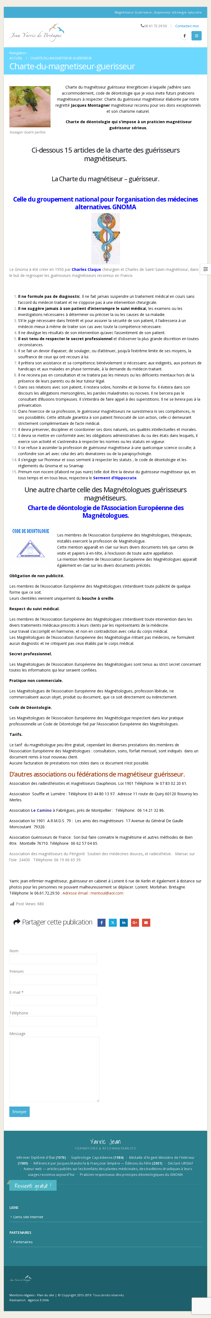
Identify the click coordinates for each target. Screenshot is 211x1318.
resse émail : (79, 893)
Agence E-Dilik (38, 1300)
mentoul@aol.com (107, 893)
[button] (196, 35)
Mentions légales (21, 1295)
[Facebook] (184, 36)
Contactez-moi (187, 26)
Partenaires (23, 1242)
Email (146, 923)
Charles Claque (86, 269)
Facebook (102, 923)
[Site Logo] (36, 32)
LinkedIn (124, 923)
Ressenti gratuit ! (33, 1185)
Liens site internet (28, 1217)
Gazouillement (113, 923)
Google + (135, 923)
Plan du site (45, 1295)
